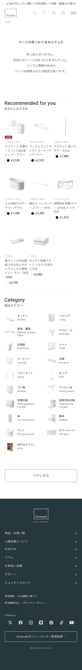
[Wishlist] (44, 13)
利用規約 (9, 596)
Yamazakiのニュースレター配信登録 (39, 637)
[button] (35, 13)
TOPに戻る (41, 476)
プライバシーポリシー (34, 603)
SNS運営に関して (27, 596)
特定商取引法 (12, 603)
